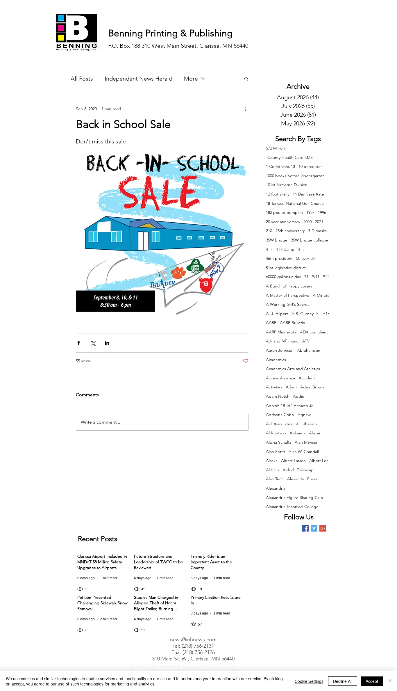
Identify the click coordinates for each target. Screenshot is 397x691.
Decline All (342, 681)
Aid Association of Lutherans (291, 424)
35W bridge (276, 240)
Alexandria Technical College (292, 506)
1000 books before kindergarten (295, 175)
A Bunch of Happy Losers (289, 286)
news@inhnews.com (193, 639)
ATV (306, 341)
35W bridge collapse (309, 240)
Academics (276, 359)
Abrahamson (308, 350)
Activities (274, 387)
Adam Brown (312, 387)
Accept (372, 681)
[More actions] (245, 108)
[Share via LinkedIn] (107, 343)
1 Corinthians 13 (280, 166)
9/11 (315, 276)
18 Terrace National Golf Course (295, 203)
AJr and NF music (282, 341)
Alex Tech (275, 479)
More (191, 78)
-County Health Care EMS (289, 157)
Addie (298, 396)
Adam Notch (277, 396)
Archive (298, 86)
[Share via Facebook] (78, 343)
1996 (322, 212)
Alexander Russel (303, 479)
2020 (307, 221)
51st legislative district (286, 267)
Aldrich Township (298, 469)
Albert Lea (318, 460)
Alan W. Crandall (304, 451)
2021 (319, 221)
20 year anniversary (283, 221)
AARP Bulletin (292, 322)
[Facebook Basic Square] (305, 528)
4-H (269, 249)
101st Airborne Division (286, 184)
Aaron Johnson (280, 350)
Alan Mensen (307, 442)
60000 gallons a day (283, 276)
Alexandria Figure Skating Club (294, 497)
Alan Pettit (275, 451)
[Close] (390, 681)
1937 (310, 212)
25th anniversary (290, 230)
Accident (306, 378)
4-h (301, 249)
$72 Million (275, 148)
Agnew (304, 414)
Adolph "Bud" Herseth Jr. (290, 405)
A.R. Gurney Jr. (305, 313)
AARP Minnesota (281, 332)
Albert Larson (293, 460)
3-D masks (317, 230)
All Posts (82, 78)
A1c (326, 313)
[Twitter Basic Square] (314, 528)
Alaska (272, 460)
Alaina (314, 433)
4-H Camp (285, 249)
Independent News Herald (138, 78)
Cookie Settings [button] (309, 681)
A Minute (321, 295)
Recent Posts (97, 538)
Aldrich (272, 469)
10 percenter (310, 166)
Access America (280, 378)
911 (326, 276)
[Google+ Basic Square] (322, 528)
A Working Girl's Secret (287, 304)
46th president (279, 258)
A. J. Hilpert (277, 313)
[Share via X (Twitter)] (93, 343)
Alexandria (275, 488)
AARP (271, 322)
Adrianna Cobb (280, 414)
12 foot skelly (277, 194)
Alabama (297, 433)
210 (269, 230)
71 (306, 276)
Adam (291, 387)
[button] (246, 78)
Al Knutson (276, 433)
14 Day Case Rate (308, 194)
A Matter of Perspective (287, 295)
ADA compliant (314, 332)
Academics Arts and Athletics (293, 368)
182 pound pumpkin (284, 212)
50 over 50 (305, 258)
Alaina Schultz (278, 442)
